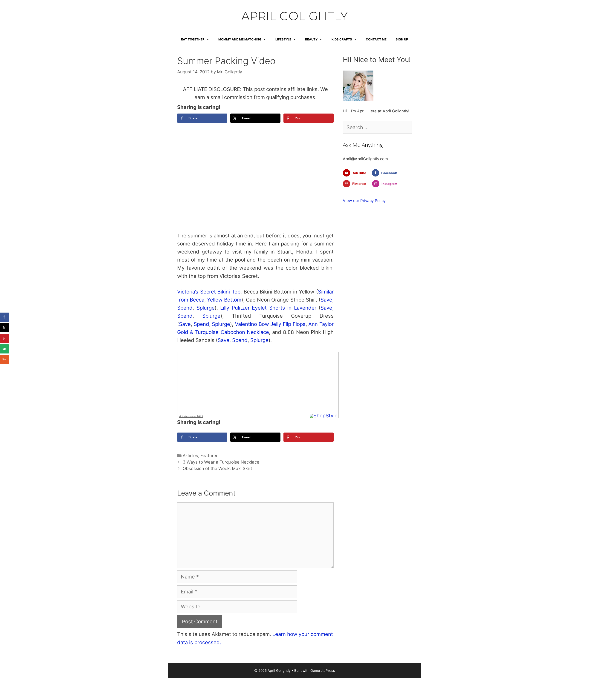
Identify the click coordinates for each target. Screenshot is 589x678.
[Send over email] (4, 348)
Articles (190, 455)
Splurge (205, 308)
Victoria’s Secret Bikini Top (208, 292)
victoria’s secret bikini (191, 416)
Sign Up (402, 39)
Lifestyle (283, 39)
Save (326, 300)
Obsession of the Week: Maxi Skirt (217, 468)
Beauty (311, 39)
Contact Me (376, 39)
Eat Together (193, 39)
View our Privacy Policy (364, 200)
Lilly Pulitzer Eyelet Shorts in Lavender (268, 308)
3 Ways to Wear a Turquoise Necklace (221, 462)
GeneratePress (322, 670)
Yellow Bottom (224, 300)
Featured (209, 455)
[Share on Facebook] (4, 317)
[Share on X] (4, 327)
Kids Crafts (342, 39)
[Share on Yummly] (4, 359)
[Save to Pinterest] (4, 338)
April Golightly (294, 16)
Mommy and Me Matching (239, 39)
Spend (185, 308)
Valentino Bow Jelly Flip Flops (270, 324)
